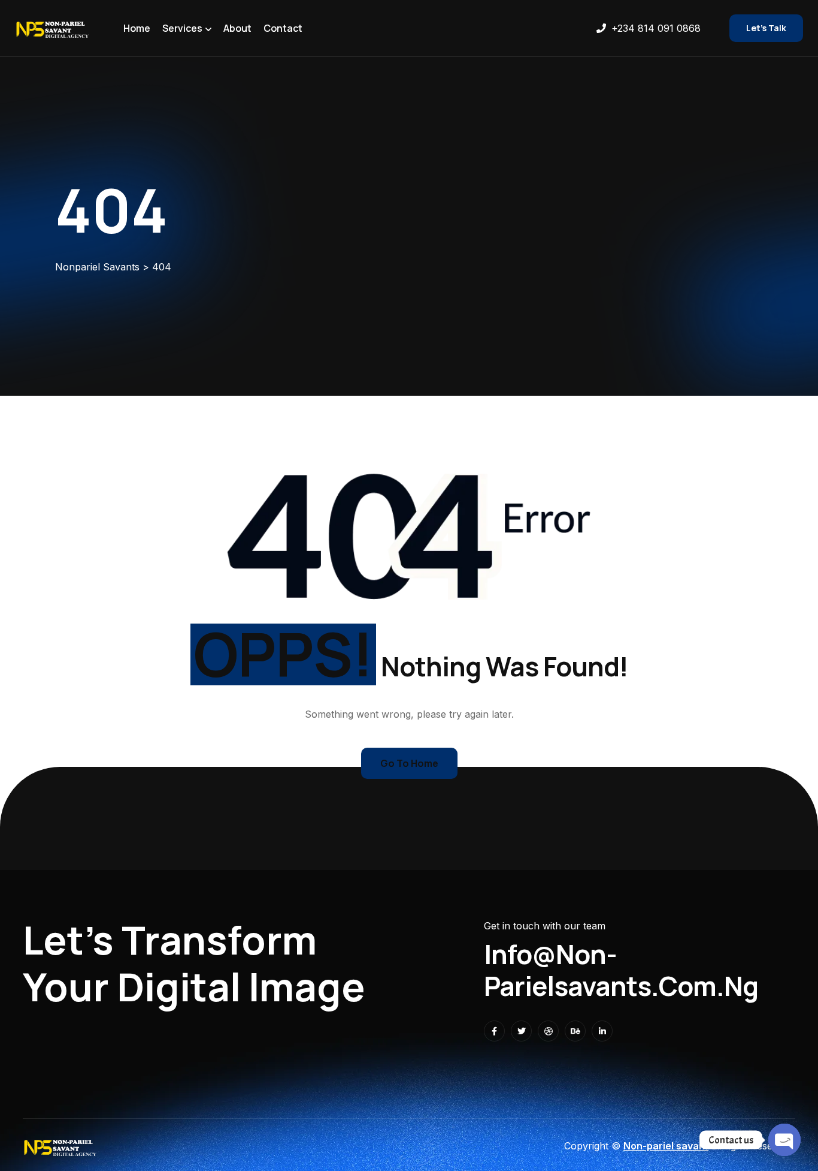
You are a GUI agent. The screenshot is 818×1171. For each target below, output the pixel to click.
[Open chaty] (784, 1140)
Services (182, 28)
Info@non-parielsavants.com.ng (621, 970)
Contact (282, 28)
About (237, 28)
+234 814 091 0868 (656, 28)
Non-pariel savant (665, 1146)
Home (136, 28)
